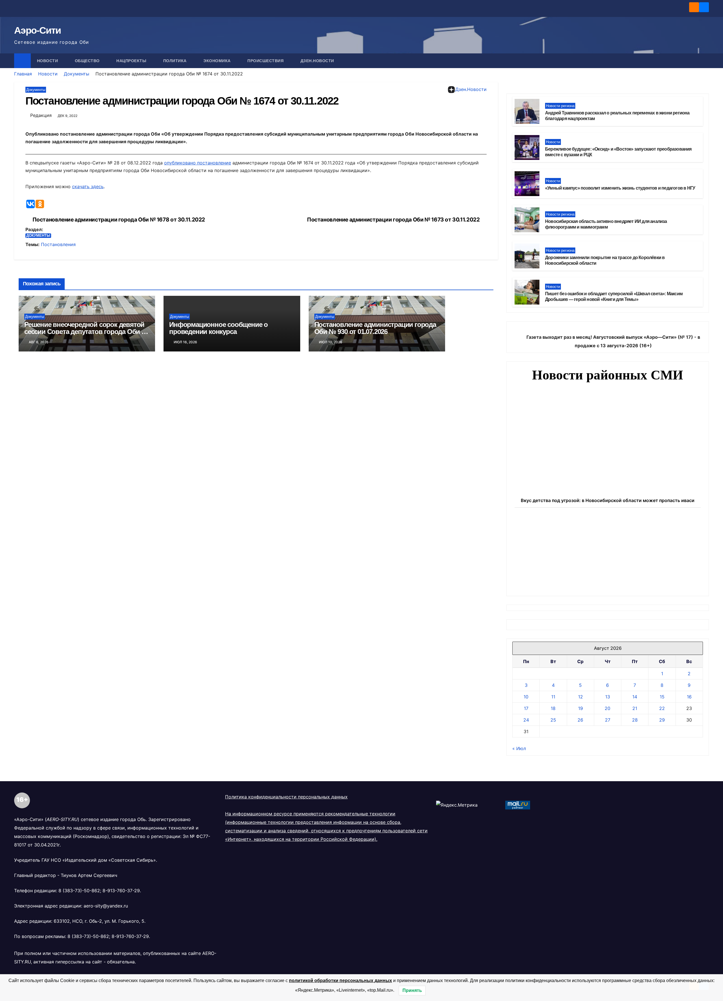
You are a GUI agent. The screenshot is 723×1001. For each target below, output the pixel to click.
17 (526, 708)
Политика (175, 60)
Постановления (58, 244)
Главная (23, 74)
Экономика (217, 60)
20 (607, 708)
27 (607, 720)
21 (634, 708)
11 (553, 697)
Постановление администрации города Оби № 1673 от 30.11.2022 (393, 219)
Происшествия (266, 60)
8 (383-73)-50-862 (79, 890)
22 (662, 708)
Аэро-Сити (37, 30)
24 (526, 720)
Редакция (41, 115)
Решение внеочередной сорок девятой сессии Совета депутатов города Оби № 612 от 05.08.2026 (86, 331)
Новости (48, 60)
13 (607, 697)
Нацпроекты (132, 60)
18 (553, 708)
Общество (88, 60)
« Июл (519, 748)
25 (553, 720)
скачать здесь (88, 186)
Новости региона (560, 106)
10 (526, 697)
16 (689, 697)
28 (635, 720)
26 (580, 720)
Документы (76, 74)
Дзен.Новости (317, 60)
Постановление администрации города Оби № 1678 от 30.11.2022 (118, 219)
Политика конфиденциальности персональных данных (286, 797)
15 (662, 697)
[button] (705, 61)
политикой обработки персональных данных (340, 980)
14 (634, 697)
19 (580, 708)
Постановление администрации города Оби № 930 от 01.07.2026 (375, 328)
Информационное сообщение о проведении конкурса (218, 328)
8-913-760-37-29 (121, 890)
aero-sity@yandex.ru (106, 906)
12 (580, 697)
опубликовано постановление (197, 163)
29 (662, 720)
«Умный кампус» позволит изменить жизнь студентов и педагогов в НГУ (620, 188)
